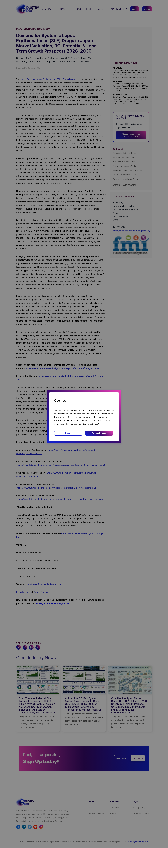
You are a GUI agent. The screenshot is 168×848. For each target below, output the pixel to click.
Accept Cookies (99, 433)
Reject (68, 433)
